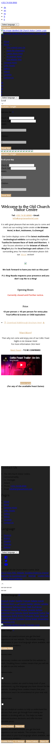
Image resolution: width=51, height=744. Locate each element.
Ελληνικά (5, 604)
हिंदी (19, 610)
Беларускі (5, 610)
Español (7, 541)
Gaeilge (29, 604)
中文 (13, 622)
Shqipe (34, 619)
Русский (4, 619)
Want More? (25, 333)
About (6, 504)
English (7, 538)
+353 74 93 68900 (24, 215)
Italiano (7, 547)
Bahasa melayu (20, 607)
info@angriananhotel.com (21, 489)
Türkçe (42, 613)
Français (7, 544)
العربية (17, 604)
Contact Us (9, 522)
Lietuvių (36, 604)
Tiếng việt (44, 616)
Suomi (23, 604)
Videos (7, 516)
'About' (24, 254)
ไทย (47, 613)
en (5, 10)
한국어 (21, 616)
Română (12, 619)
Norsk (25, 613)
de (5, 7)
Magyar (24, 610)
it (4, 19)
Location (8, 519)
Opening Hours (10, 507)
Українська (6, 616)
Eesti (12, 604)
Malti (29, 607)
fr (4, 16)
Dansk (41, 601)
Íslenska (18, 613)
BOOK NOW (25, 383)
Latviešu (44, 604)
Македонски (6, 607)
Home (6, 501)
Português (28, 616)
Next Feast (15, 350)
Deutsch (7, 535)
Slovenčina (5, 622)
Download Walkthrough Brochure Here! (24, 322)
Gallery (7, 513)
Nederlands (34, 613)
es (5, 13)
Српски (28, 619)
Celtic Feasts (9, 510)
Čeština (13, 610)
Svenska (20, 619)
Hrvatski (31, 610)
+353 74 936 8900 (9, 2)
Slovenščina (43, 619)
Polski (36, 616)
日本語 (14, 616)
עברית (12, 613)
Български (37, 607)
